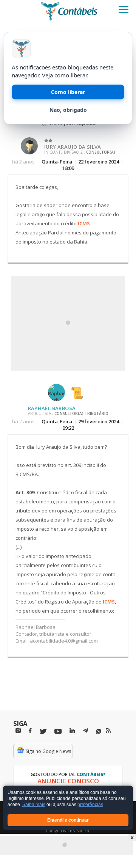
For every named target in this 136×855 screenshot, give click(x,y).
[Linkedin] (72, 730)
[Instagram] (18, 730)
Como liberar (68, 92)
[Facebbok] (30, 730)
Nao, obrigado (68, 109)
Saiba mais (33, 805)
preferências (90, 805)
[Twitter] (43, 731)
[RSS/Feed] (108, 730)
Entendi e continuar (68, 820)
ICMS (84, 223)
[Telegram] (85, 731)
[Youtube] (58, 731)
